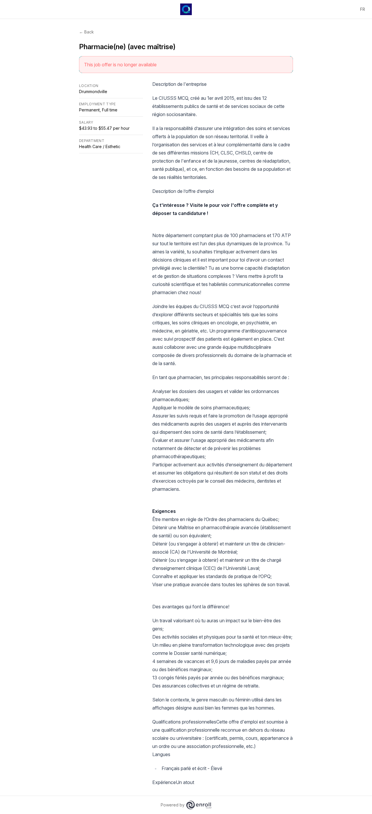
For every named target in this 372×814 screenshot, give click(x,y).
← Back (86, 31)
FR (362, 9)
